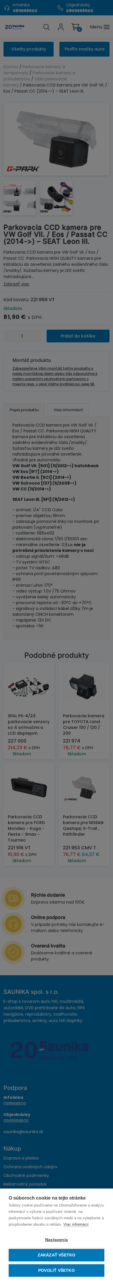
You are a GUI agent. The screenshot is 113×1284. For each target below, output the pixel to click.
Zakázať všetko (57, 1255)
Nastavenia (56, 1240)
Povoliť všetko (56, 1270)
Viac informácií (76, 1224)
